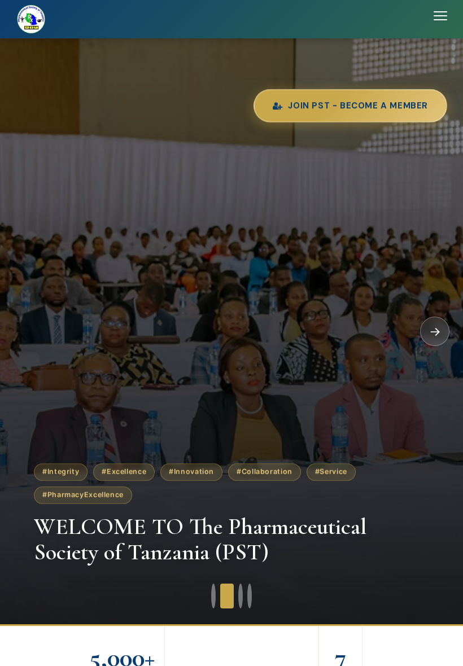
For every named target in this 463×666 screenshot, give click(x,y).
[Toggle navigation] (440, 19)
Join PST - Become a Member (358, 103)
